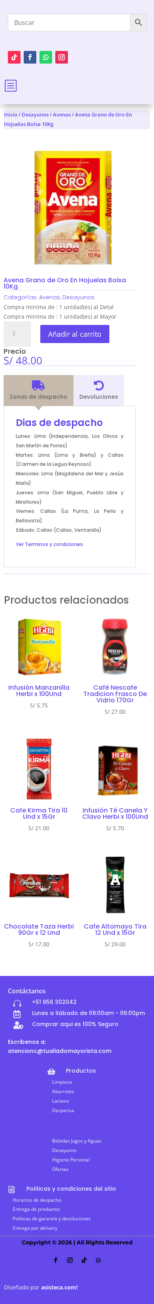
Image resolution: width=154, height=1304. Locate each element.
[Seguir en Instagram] (61, 57)
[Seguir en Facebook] (30, 57)
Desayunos (35, 114)
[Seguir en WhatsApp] (45, 57)
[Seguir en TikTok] (14, 57)
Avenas (62, 114)
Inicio (10, 114)
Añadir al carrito (74, 334)
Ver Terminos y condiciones (49, 544)
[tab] (38, 390)
